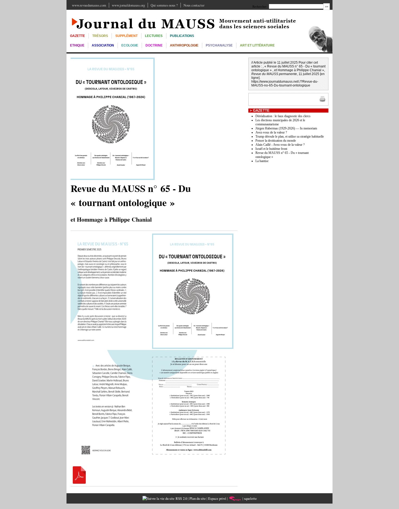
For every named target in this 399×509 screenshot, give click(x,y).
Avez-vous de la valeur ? (271, 132)
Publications (182, 36)
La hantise (261, 161)
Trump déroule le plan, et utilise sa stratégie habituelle (289, 136)
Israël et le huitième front (271, 149)
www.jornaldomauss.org (128, 5)
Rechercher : (260, 6)
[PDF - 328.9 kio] (79, 482)
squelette (250, 498)
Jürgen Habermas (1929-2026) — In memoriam (286, 128)
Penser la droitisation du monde (275, 140)
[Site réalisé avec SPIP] (235, 498)
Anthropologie (184, 45)
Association (103, 45)
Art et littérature (257, 45)
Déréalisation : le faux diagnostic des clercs (283, 116)
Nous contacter (193, 5)
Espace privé (217, 498)
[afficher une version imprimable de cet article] (322, 101)
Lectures (154, 36)
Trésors (100, 36)
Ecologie (129, 45)
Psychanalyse (219, 45)
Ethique (77, 45)
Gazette (77, 36)
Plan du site (197, 498)
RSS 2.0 (181, 498)
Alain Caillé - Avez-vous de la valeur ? (280, 145)
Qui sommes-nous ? (164, 5)
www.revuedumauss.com (89, 5)
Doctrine (154, 45)
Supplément (126, 36)
